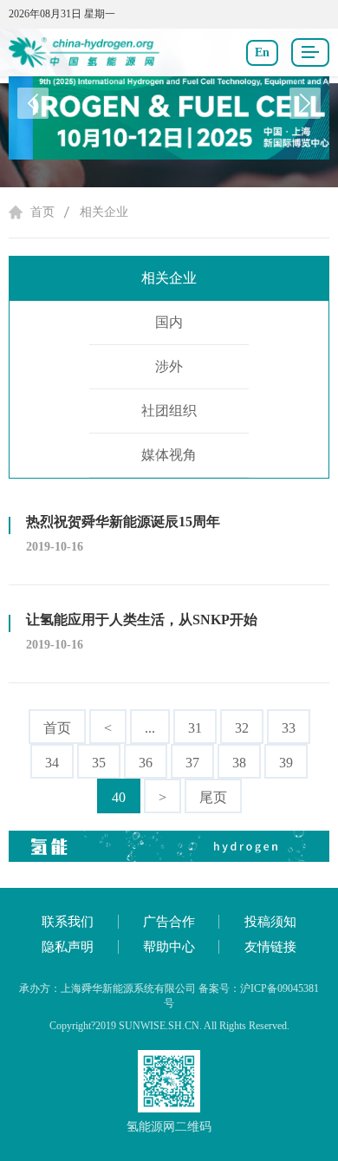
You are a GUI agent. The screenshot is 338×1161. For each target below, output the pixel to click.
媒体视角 (169, 454)
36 (146, 762)
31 (195, 728)
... (150, 728)
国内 (169, 322)
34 (52, 762)
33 (289, 728)
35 (99, 762)
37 (192, 762)
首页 (42, 212)
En (262, 52)
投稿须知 (270, 922)
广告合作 (169, 922)
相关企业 (104, 212)
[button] (305, 103)
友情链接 (270, 947)
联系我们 (68, 922)
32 (242, 728)
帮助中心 (169, 947)
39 (286, 762)
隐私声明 (68, 947)
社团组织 (169, 410)
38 (239, 762)
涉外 (169, 366)
